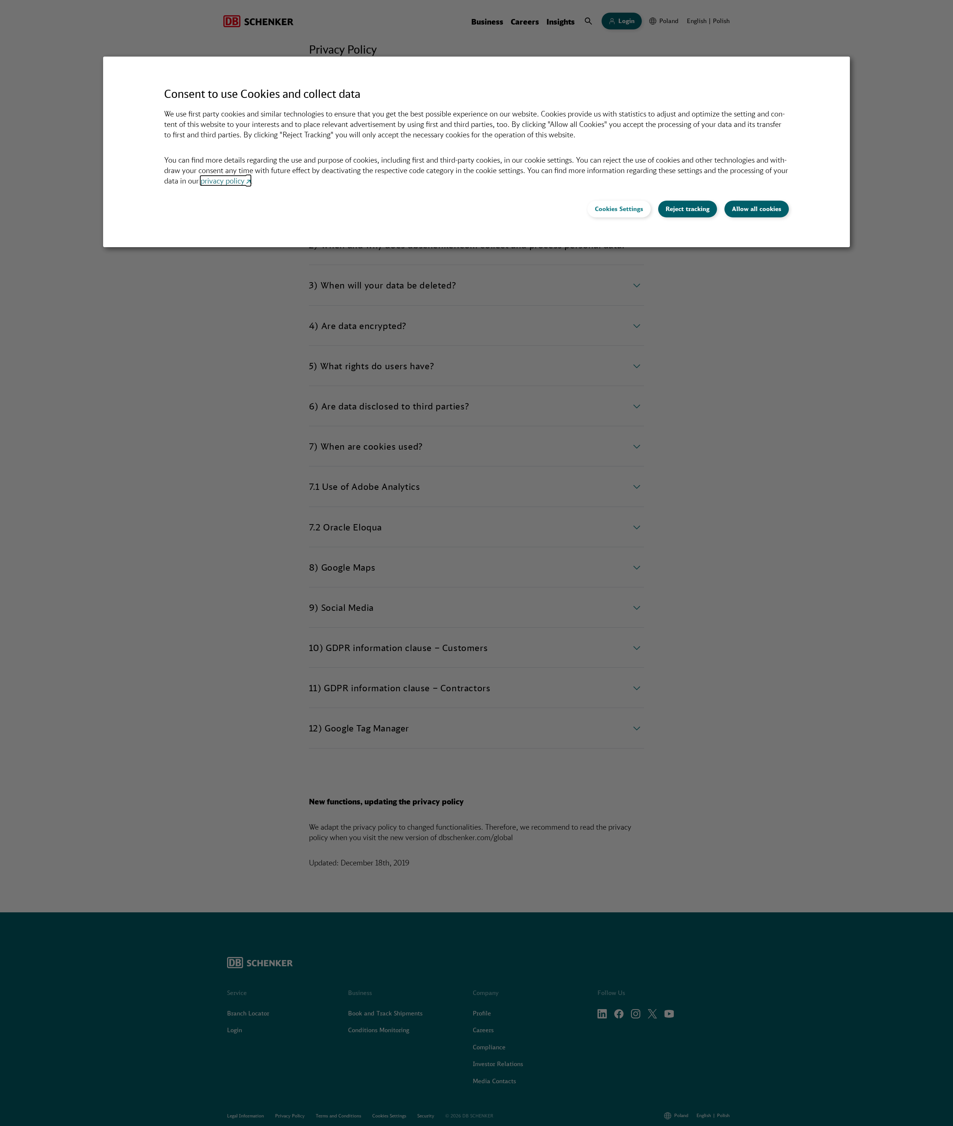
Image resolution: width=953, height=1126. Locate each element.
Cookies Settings (619, 209)
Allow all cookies (756, 209)
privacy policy (223, 180)
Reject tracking (688, 209)
